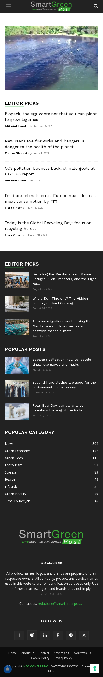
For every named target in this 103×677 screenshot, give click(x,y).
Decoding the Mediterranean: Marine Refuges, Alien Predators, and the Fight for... (64, 279)
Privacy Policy (63, 658)
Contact (44, 653)
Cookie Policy (40, 658)
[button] (8, 6)
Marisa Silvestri (16, 153)
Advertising (61, 653)
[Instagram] (32, 635)
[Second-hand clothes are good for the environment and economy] (17, 388)
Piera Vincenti (15, 207)
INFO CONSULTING (35, 666)
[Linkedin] (45, 635)
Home (12, 653)
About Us (27, 653)
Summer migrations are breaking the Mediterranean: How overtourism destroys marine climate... (62, 326)
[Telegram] (71, 635)
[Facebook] (19, 635)
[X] (84, 635)
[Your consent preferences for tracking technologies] (94, 668)
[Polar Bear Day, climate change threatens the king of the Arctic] (17, 411)
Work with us (82, 653)
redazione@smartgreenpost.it (61, 603)
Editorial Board (15, 126)
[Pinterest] (58, 635)
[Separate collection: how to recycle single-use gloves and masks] (17, 365)
